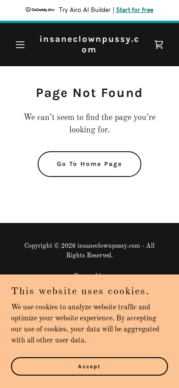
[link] (89, 50)
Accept (89, 366)
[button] (22, 44)
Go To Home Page (89, 164)
